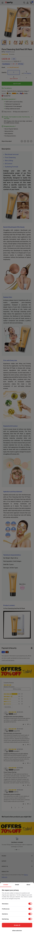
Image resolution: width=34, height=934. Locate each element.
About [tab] (28, 884)
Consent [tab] (5, 884)
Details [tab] (17, 884)
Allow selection (17, 930)
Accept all (17, 925)
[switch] (30, 904)
